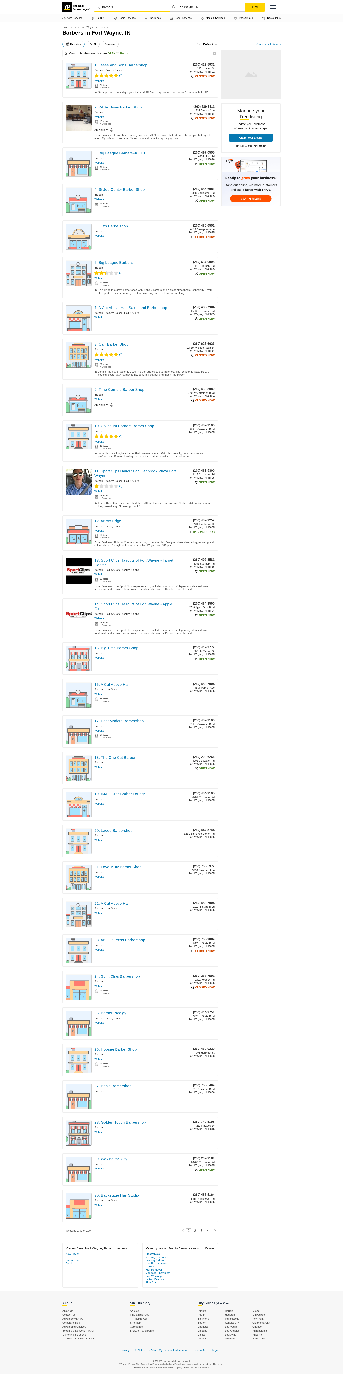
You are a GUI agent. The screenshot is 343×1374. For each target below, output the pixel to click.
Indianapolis (232, 1318)
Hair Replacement (156, 1263)
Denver (202, 1338)
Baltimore (203, 1318)
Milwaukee (258, 1314)
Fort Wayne (87, 27)
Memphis (230, 1338)
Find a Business (139, 1314)
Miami (256, 1310)
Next (214, 1230)
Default (208, 44)
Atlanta (202, 1310)
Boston (202, 1322)
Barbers (99, 70)
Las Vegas (231, 1326)
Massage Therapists (157, 1272)
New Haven (73, 1253)
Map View (75, 44)
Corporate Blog (71, 1322)
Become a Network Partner (78, 1330)
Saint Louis (259, 1338)
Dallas (201, 1334)
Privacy (125, 1350)
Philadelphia (259, 1330)
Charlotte (203, 1326)
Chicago (202, 1330)
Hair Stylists (131, 312)
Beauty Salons (114, 70)
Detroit (229, 1310)
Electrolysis (152, 1253)
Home (65, 27)
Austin (201, 1314)
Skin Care (151, 1282)
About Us (67, 1310)
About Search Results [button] (268, 44)
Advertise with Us (72, 1318)
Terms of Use (200, 1350)
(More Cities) (223, 1303)
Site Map (135, 1322)
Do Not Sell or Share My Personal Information (161, 1350)
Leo (68, 1257)
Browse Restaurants (142, 1330)
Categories (136, 1326)
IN (75, 27)
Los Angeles (232, 1330)
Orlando (257, 1326)
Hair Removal (153, 1269)
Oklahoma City (261, 1322)
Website (99, 81)
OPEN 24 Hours (118, 53)
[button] (273, 7)
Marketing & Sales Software (78, 1338)
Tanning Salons (154, 1260)
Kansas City (232, 1322)
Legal (215, 1350)
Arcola (69, 1263)
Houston (230, 1314)
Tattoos (150, 1266)
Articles (134, 1310)
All (95, 44)
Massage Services (156, 1257)
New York (258, 1318)
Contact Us (69, 1314)
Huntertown (72, 1260)
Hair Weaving (153, 1276)
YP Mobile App (139, 1318)
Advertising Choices (74, 1326)
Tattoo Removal (155, 1279)
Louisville (230, 1334)
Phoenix (257, 1334)
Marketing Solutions (74, 1334)
